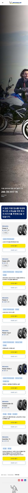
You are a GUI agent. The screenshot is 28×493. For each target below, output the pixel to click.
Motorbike (10, 475)
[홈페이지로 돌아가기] (15, 2)
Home (4, 475)
